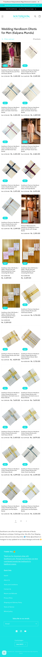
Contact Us (7, 589)
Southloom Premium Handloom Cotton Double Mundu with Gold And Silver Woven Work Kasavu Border (30, 356)
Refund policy (8, 611)
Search (6, 575)
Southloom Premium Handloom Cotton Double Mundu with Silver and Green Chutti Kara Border (10, 110)
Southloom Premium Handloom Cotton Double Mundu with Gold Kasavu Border (30, 310)
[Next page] (26, 521)
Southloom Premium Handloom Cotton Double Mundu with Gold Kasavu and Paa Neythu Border (10, 508)
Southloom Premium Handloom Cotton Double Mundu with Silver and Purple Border (30, 186)
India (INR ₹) (19, 644)
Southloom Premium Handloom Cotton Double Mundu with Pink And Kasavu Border (10, 71)
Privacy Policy (8, 598)
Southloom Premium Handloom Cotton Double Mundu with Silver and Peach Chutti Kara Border (30, 148)
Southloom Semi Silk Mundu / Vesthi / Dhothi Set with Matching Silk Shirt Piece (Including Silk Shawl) (9, 270)
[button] (2, 16)
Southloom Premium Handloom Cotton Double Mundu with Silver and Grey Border (10, 186)
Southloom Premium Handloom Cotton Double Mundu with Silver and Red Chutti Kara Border (10, 148)
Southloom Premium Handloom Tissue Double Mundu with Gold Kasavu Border (10, 355)
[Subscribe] (36, 624)
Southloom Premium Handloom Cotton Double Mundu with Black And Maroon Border (30, 71)
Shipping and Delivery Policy (13, 602)
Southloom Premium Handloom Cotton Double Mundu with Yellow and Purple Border (10, 224)
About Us (7, 580)
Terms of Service (9, 607)
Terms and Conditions (11, 584)
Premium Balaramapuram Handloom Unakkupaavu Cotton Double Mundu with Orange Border (30, 228)
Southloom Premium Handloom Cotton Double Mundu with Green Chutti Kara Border (30, 470)
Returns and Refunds (10, 593)
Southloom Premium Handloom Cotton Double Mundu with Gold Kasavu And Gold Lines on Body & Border (10, 395)
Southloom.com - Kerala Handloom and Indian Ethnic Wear (20, 651)
